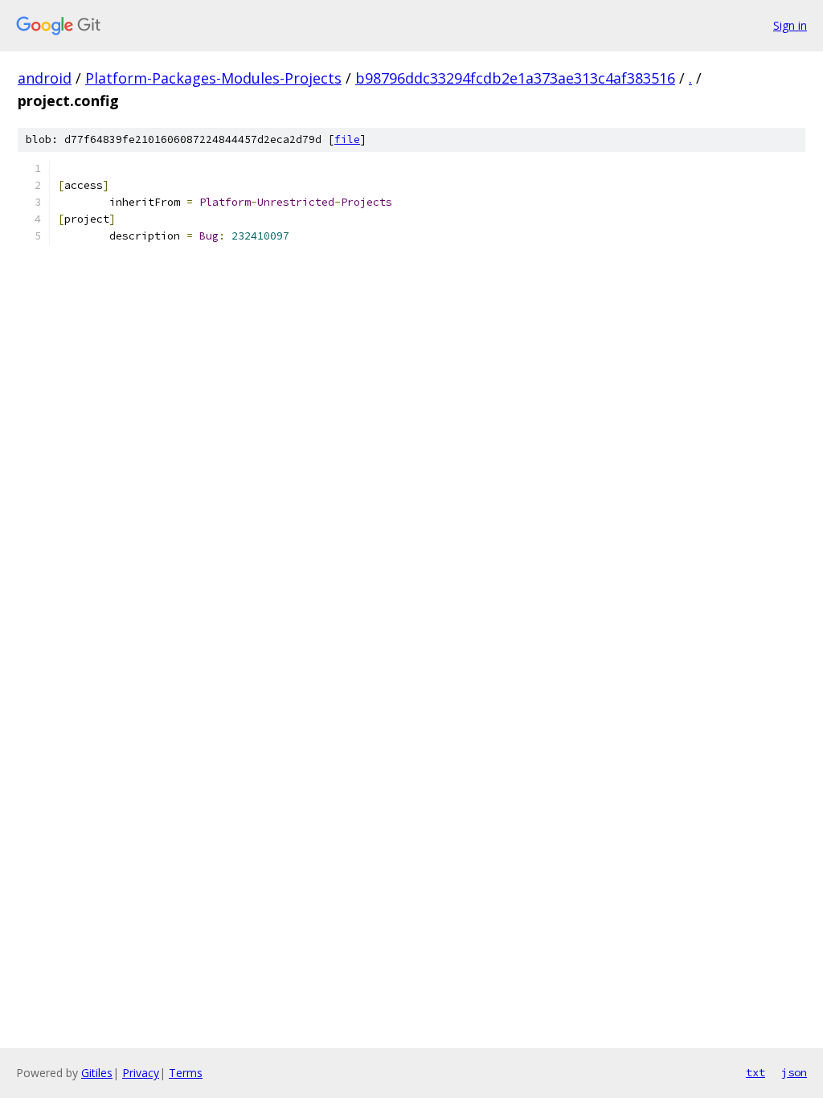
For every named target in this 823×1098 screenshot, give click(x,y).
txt (755, 1072)
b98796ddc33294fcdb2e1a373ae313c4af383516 (515, 78)
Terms (186, 1072)
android (45, 78)
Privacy (140, 1072)
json (794, 1072)
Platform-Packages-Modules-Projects (213, 78)
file (347, 139)
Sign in (790, 25)
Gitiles (97, 1072)
